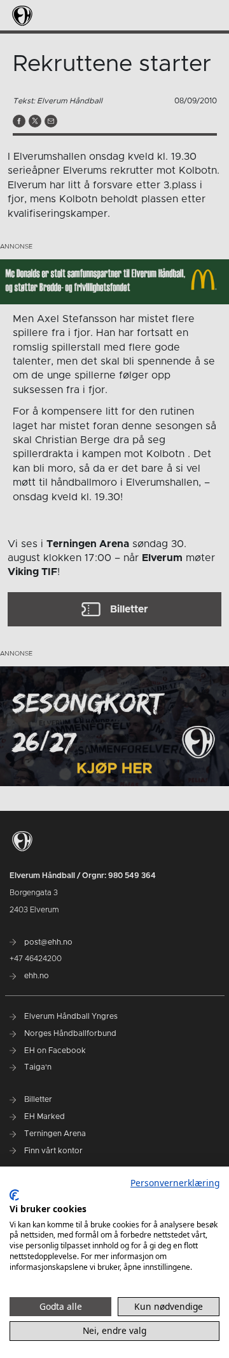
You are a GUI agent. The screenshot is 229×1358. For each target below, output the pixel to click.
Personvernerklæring (174, 1183)
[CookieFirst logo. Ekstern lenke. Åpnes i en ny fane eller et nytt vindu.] (14, 1195)
